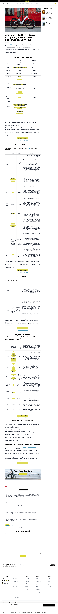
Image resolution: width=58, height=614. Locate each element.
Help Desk (14, 595)
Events (37, 578)
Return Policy (15, 586)
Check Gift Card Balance (16, 597)
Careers (49, 581)
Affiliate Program (50, 583)
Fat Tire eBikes (27, 581)
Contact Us (49, 586)
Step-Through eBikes (28, 587)
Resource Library (38, 589)
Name (6, 535)
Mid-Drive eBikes (27, 584)
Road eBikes (26, 586)
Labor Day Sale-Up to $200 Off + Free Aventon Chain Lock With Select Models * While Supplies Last (26, 1)
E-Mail (6, 538)
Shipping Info (15, 587)
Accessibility (15, 592)
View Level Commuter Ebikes (22, 138)
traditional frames (21, 120)
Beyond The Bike (38, 581)
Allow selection (48, 607)
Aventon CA (10, 602)
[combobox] (47, 4)
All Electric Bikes (27, 578)
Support (14, 589)
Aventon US (4, 602)
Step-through (13, 120)
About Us (49, 578)
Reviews (37, 583)
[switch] (24, 612)
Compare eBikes (27, 592)
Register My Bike (15, 584)
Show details (44, 612)
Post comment (22, 555)
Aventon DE (16, 602)
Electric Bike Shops (38, 587)
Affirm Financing (15, 578)
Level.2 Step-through (32, 447)
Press (37, 586)
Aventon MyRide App (39, 592)
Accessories (26, 589)
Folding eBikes (27, 583)
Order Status (15, 594)
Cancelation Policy (15, 581)
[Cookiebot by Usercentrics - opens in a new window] (5, 612)
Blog (36, 584)
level (6, 486)
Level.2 (11, 44)
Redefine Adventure (50, 587)
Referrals (49, 584)
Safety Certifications (27, 594)
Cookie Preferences (16, 583)
